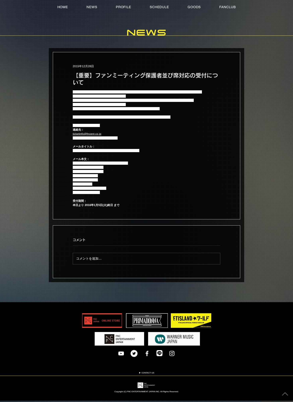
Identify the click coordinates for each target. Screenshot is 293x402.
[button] (227, 7)
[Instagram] (171, 353)
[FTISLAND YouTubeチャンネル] (121, 353)
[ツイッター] (134, 353)
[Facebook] (147, 353)
